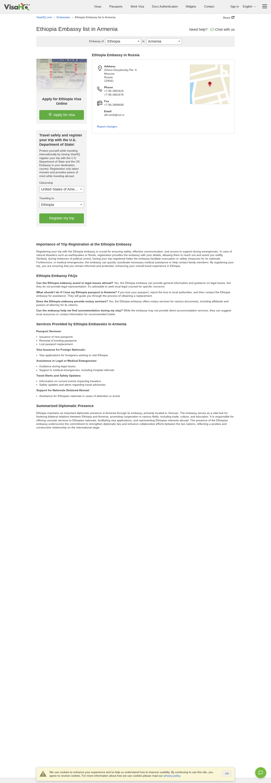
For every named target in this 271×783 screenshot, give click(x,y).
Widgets (191, 6)
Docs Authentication (165, 6)
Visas (97, 6)
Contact (209, 6)
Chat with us (225, 29)
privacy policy (172, 775)
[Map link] (210, 84)
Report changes (107, 126)
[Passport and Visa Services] (17, 6)
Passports (116, 6)
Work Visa (137, 6)
